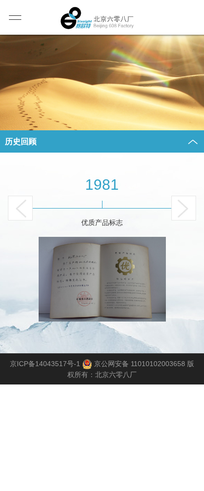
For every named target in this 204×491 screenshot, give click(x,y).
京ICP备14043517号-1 (45, 364)
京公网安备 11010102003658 (139, 364)
